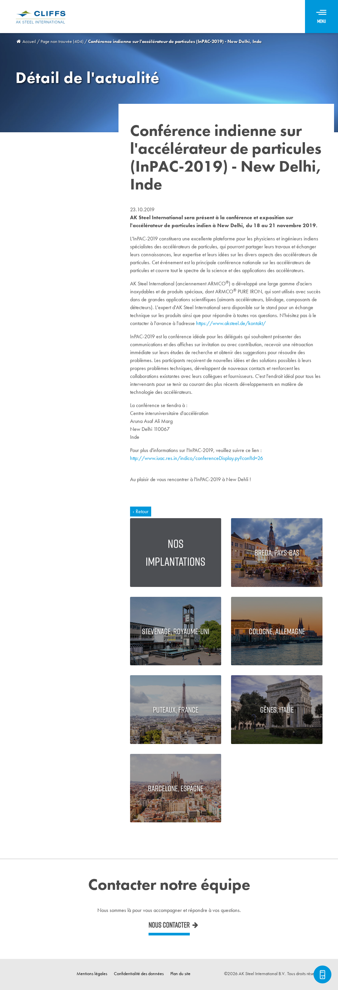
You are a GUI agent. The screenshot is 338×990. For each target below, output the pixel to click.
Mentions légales (92, 973)
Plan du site (180, 973)
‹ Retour (141, 511)
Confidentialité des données (139, 973)
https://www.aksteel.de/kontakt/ (231, 323)
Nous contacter (169, 925)
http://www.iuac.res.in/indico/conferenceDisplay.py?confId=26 (196, 458)
